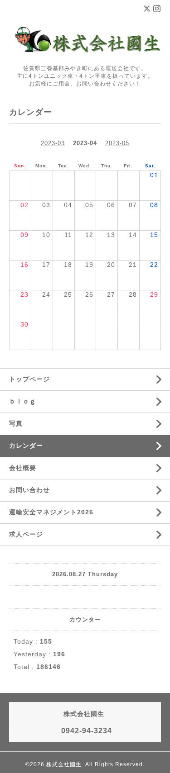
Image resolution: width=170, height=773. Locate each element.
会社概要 (22, 467)
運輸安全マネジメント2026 (51, 512)
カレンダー (26, 445)
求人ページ (26, 534)
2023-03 (53, 143)
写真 (16, 423)
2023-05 (117, 143)
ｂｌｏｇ (22, 401)
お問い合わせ (29, 489)
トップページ (29, 379)
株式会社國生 (64, 764)
